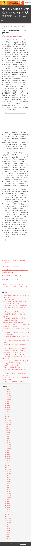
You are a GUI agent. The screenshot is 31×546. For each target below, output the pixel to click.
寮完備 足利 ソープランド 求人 (11, 365)
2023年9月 (7, 451)
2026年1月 (7, 393)
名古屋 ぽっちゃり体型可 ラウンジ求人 (14, 381)
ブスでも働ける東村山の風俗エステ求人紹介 (15, 318)
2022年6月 (7, 481)
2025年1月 (7, 418)
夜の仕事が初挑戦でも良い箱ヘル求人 (13, 320)
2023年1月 (7, 467)
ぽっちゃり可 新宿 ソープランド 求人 (13, 363)
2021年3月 (7, 512)
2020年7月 (7, 528)
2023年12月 (8, 444)
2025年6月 (7, 408)
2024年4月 (7, 436)
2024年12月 (8, 420)
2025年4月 (7, 412)
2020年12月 (8, 518)
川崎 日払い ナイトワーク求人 (11, 266)
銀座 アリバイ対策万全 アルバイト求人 (17, 287)
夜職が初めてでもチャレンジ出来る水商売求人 (15, 306)
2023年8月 (7, 453)
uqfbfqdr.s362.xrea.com (16, 36)
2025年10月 (8, 400)
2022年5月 (7, 483)
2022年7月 (7, 479)
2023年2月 (7, 465)
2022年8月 (7, 477)
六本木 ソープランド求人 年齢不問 (13, 285)
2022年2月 (7, 489)
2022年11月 (8, 471)
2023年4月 (7, 461)
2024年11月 (8, 422)
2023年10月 (8, 449)
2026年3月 (7, 389)
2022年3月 (7, 487)
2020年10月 (8, 522)
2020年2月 (7, 538)
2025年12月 (8, 395)
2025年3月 (7, 414)
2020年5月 (7, 532)
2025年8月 (7, 404)
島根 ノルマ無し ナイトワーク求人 (12, 276)
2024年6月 (7, 432)
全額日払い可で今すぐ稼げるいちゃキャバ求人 (15, 348)
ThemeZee (23, 544)
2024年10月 (8, 424)
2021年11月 (8, 495)
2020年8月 (7, 526)
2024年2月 (7, 440)
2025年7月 (7, 406)
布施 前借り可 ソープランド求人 (12, 353)
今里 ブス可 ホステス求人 (10, 299)
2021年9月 (7, 500)
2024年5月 (7, 434)
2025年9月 (7, 402)
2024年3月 (7, 438)
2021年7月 (7, 504)
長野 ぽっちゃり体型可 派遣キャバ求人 (14, 312)
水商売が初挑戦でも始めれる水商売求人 (13, 322)
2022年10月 (8, 473)
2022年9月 (7, 475)
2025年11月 (8, 398)
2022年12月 (8, 469)
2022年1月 (7, 491)
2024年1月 (7, 442)
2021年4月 (7, 510)
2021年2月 (7, 514)
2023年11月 (8, 447)
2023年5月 (7, 459)
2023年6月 (7, 457)
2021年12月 (8, 493)
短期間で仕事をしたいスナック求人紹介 (13, 355)
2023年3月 (7, 463)
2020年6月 (7, 530)
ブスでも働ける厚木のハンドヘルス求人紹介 (15, 350)
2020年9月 (7, 524)
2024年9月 (7, 426)
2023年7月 (7, 455)
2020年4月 (7, 534)
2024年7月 (7, 430)
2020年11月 (8, 520)
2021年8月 (7, 502)
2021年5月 (7, 508)
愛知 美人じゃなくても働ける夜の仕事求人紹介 (16, 361)
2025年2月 (7, 416)
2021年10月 (8, 498)
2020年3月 (7, 536)
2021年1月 (7, 516)
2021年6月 (7, 506)
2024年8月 (7, 428)
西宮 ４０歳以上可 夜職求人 (11, 367)
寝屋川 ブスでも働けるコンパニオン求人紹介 (15, 301)
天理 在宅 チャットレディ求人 (11, 279)
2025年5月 (7, 410)
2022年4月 (7, 485)
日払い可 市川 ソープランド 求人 (11, 304)
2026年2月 (7, 391)
